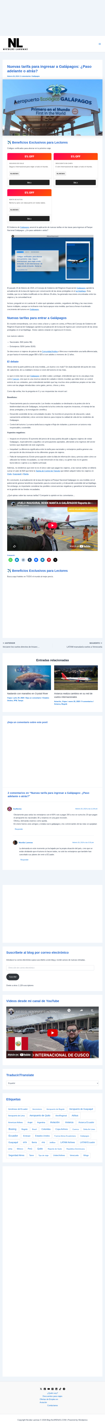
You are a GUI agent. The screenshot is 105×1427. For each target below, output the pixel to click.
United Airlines (59, 1155)
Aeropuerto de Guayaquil (81, 1109)
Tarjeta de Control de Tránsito (48, 471)
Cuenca (75, 1129)
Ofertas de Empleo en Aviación (49, 1400)
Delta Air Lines (89, 1129)
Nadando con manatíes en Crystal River (27, 693)
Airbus (75, 1115)
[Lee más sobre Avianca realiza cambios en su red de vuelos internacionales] (76, 677)
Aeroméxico (37, 1109)
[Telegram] (64, 1389)
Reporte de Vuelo (55, 1149)
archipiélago (81, 291)
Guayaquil (17, 474)
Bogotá (64, 704)
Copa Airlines (61, 1129)
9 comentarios (87, 701)
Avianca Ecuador (86, 1122)
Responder (19, 829)
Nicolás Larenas (26, 842)
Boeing (12, 1129)
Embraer (26, 1136)
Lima (10, 1149)
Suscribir (13, 977)
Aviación (57, 701)
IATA (25, 1142)
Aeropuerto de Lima (16, 1116)
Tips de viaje (43, 1155)
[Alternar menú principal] (99, 44)
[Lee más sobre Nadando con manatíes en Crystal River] (29, 677)
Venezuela (74, 1155)
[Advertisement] (52, 18)
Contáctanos (52, 1405)
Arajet (30, 1122)
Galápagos (36, 76)
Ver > (29, 182)
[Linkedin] (56, 1389)
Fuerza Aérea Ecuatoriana (65, 1136)
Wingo (86, 1155)
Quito (9, 474)
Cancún (15, 379)
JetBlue (52, 1142)
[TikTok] (60, 1389)
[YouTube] (49, 1389)
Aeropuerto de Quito (40, 1115)
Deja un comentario (33, 698)
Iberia (34, 1142)
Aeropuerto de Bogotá (55, 1109)
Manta (25, 474)
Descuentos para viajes (52, 1396)
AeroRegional (61, 1116)
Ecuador (13, 1135)
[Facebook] (45, 1389)
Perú (30, 1149)
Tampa (20, 701)
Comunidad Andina (50, 351)
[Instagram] (52, 1389)
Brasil (34, 1129)
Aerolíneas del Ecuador (18, 1109)
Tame (31, 1155)
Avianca (57, 704)
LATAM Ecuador (87, 1142)
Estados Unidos (42, 1136)
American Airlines (15, 1122)
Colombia (45, 1129)
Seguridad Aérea (16, 1155)
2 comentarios (25, 76)
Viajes (9, 698)
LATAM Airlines (67, 1142)
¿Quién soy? (52, 1393)
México (20, 1149)
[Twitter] (41, 1389)
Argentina (41, 1122)
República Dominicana (75, 1149)
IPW (15, 701)
